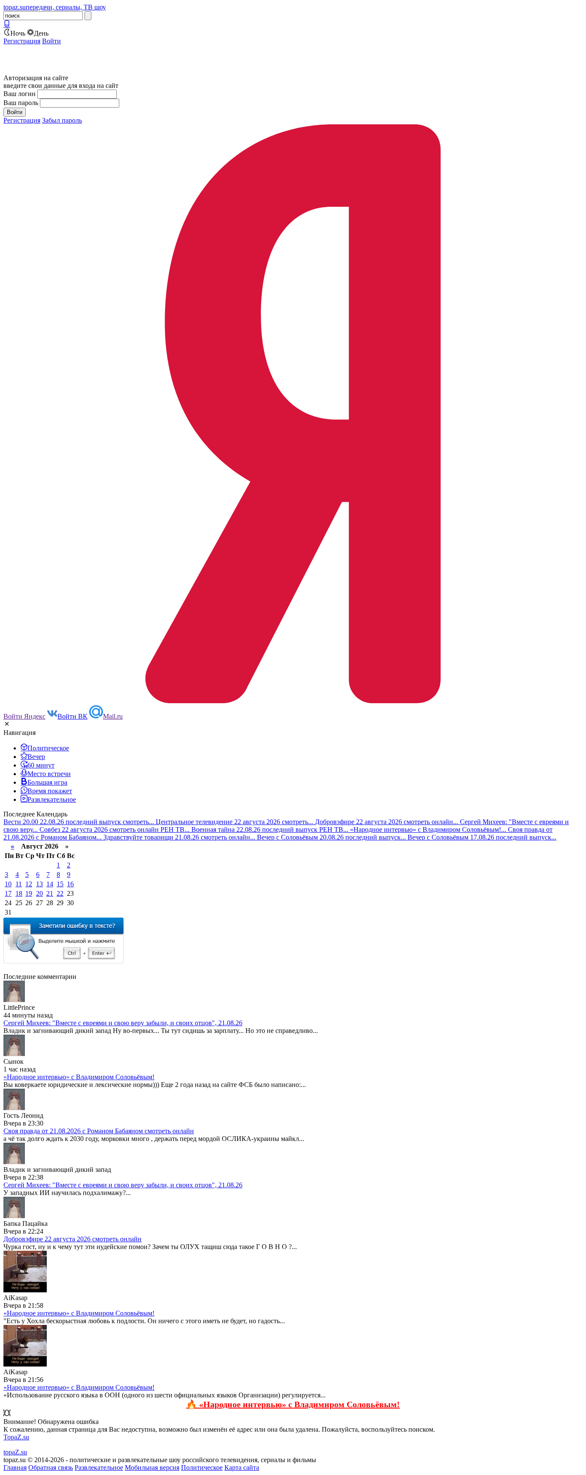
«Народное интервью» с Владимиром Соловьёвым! (78, 1077)
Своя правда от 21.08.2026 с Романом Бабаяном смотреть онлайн (98, 1131)
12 (28, 884)
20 (39, 893)
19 (28, 893)
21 (49, 893)
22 (60, 893)
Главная (15, 1467)
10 (8, 884)
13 (39, 884)
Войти (51, 41)
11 (18, 884)
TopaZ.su (16, 1437)
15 (60, 884)
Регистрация (21, 41)
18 (18, 893)
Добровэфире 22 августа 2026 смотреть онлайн (72, 1239)
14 (49, 884)
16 (70, 884)
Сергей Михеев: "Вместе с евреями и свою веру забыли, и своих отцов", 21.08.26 (122, 1022)
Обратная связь (50, 1467)
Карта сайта (241, 1467)
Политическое (202, 1467)
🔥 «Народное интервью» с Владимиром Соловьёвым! (293, 1404)
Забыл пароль (62, 120)
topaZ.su (15, 1452)
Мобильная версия (152, 1467)
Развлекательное (99, 1467)
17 (8, 893)
